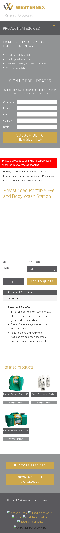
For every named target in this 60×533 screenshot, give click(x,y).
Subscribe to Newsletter (30, 137)
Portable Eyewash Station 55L (18, 59)
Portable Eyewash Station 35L (18, 55)
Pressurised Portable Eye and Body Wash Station (26, 64)
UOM (6, 268)
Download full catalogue (30, 479)
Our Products (19, 171)
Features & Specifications (22, 292)
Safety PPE (34, 171)
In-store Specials (30, 465)
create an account (28, 165)
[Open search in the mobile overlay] (30, 15)
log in (12, 165)
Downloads (14, 298)
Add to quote (42, 281)
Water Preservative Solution (17, 68)
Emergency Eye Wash (28, 176)
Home (6, 171)
